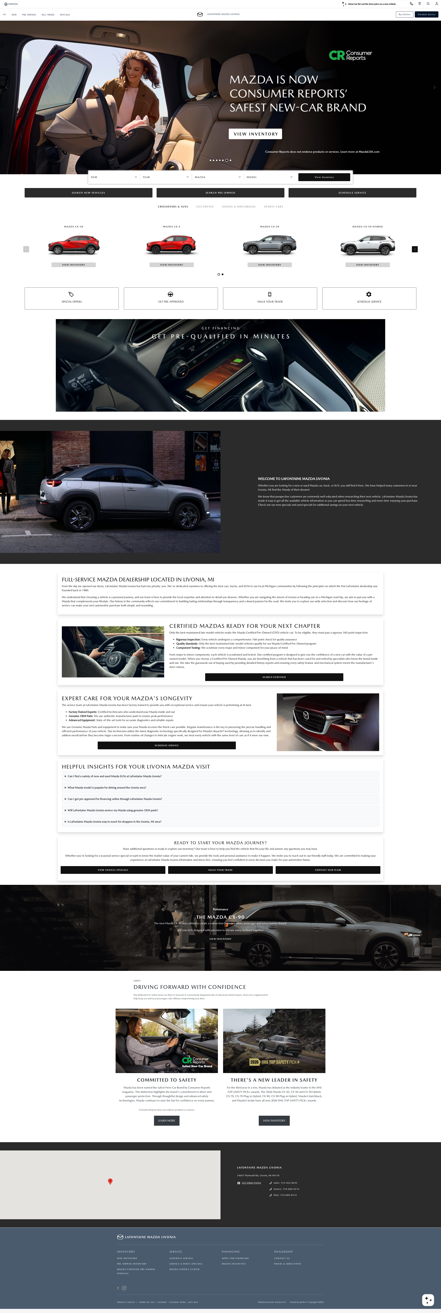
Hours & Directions (287, 1264)
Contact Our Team (328, 870)
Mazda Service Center (185, 1269)
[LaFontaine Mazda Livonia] (201, 14)
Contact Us (282, 1258)
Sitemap (162, 1302)
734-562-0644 (289, 1183)
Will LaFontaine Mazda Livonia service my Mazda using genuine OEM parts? (113, 810)
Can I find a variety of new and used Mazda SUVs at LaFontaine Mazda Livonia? (115, 776)
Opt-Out (193, 1302)
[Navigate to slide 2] (213, 160)
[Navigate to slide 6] (226, 160)
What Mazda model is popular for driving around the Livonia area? (107, 787)
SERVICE (176, 1251)
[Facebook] (118, 1288)
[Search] (429, 4)
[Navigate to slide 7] (229, 160)
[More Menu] (4, 14)
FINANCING (231, 1251)
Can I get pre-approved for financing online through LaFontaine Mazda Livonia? (115, 799)
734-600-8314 (291, 1189)
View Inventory (220, 939)
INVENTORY (126, 1251)
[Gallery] (220, 87)
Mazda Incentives (234, 1264)
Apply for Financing (235, 1258)
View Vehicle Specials (113, 870)
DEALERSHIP (283, 1251)
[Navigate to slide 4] (219, 160)
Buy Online (405, 14)
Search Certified (274, 677)
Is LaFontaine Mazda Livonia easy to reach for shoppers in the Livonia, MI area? (114, 821)
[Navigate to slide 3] (216, 160)
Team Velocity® (277, 1302)
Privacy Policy (126, 1302)
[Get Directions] (421, 4)
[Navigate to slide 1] (210, 160)
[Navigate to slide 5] (223, 160)
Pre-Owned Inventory (132, 1264)
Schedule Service (426, 14)
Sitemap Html (178, 1302)
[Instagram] (124, 1288)
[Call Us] (412, 4)
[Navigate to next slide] (438, 87)
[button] (110, 1181)
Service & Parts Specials (186, 1264)
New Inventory (127, 1258)
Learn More (166, 1120)
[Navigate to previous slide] (2, 87)
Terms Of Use (146, 1302)
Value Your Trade (220, 870)
